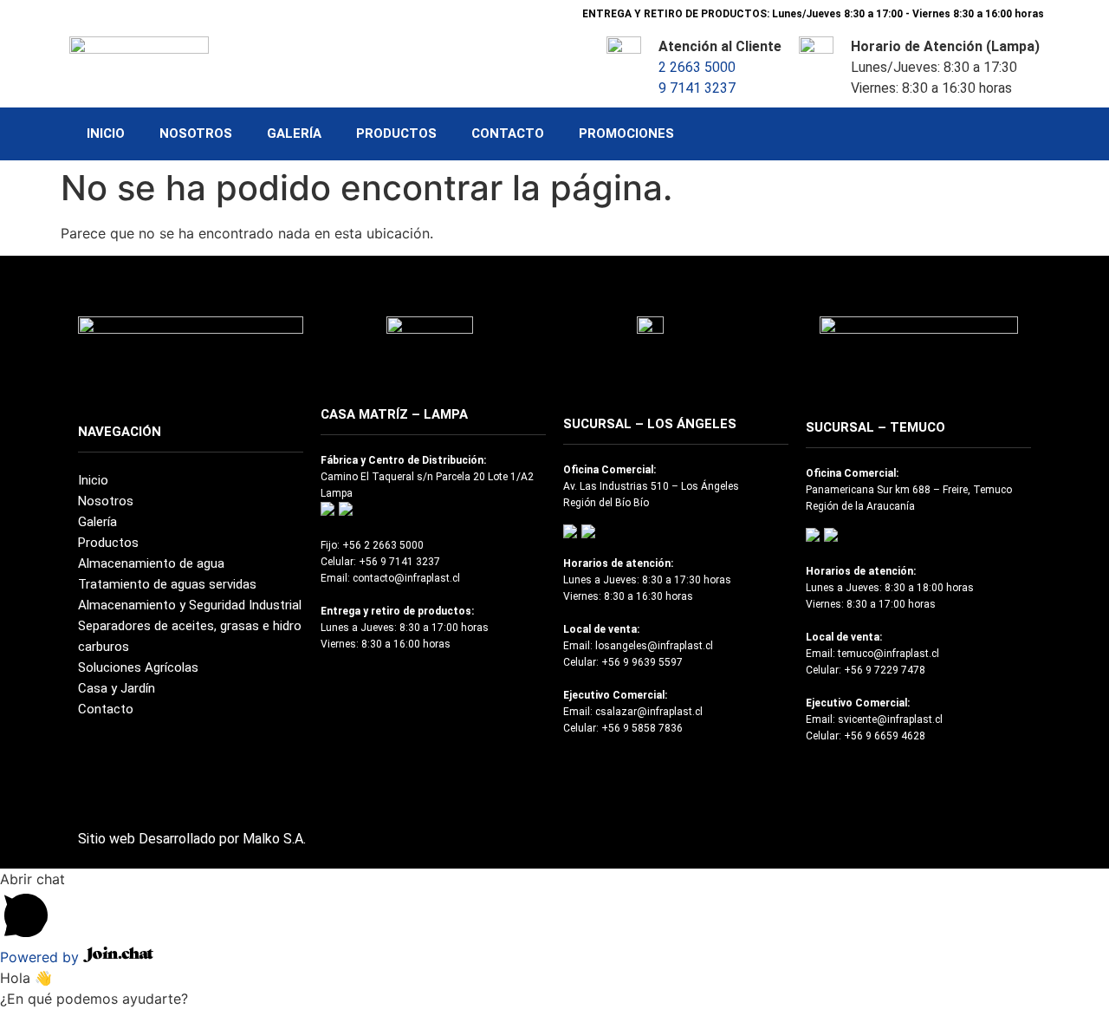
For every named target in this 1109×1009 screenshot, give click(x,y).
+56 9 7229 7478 (884, 670)
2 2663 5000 (697, 67)
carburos (103, 646)
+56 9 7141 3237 (399, 562)
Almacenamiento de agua (151, 563)
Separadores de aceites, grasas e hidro (190, 626)
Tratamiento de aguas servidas (167, 584)
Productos (396, 133)
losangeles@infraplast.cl (654, 646)
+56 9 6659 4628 (884, 736)
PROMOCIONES (626, 133)
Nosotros (195, 133)
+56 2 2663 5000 (383, 545)
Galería (294, 133)
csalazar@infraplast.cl (649, 712)
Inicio (106, 133)
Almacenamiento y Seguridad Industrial (190, 605)
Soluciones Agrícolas (138, 667)
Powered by (41, 957)
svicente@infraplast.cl (890, 719)
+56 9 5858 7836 (642, 728)
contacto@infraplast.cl (406, 578)
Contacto (507, 133)
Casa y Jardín (116, 688)
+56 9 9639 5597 (642, 662)
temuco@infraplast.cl (888, 654)
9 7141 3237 (697, 88)
